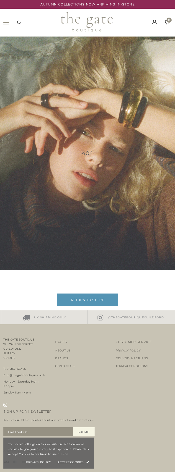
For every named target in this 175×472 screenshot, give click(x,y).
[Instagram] (5, 405)
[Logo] (87, 22)
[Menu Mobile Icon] (6, 22)
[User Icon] (154, 22)
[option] (44, 317)
